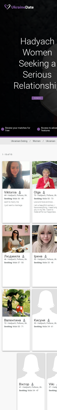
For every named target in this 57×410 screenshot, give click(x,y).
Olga (37, 192)
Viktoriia (10, 192)
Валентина (12, 320)
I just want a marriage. (13, 205)
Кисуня (39, 320)
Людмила (12, 256)
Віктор (24, 384)
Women (37, 141)
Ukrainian (50, 141)
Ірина (38, 256)
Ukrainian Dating (19, 141)
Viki (51, 384)
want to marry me (11, 202)
